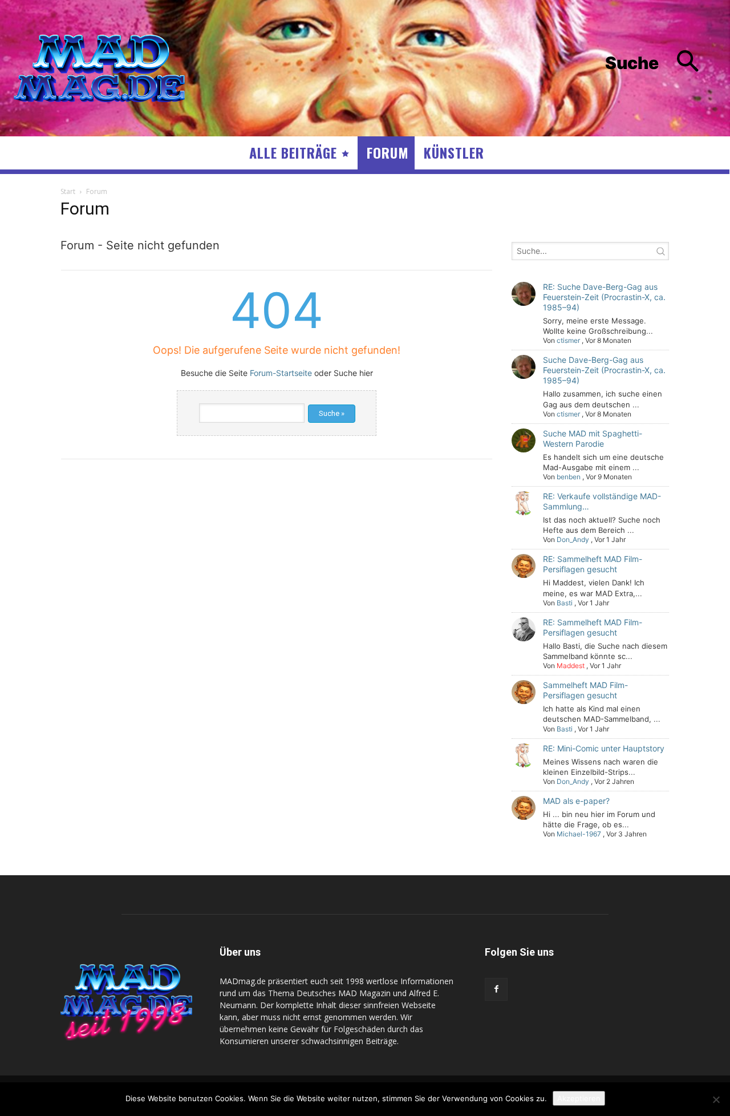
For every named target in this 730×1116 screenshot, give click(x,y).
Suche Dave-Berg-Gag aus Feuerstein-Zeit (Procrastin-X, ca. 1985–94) (604, 370)
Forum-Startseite (281, 373)
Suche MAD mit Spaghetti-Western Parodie (592, 438)
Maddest (571, 665)
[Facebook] (496, 989)
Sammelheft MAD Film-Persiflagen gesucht (585, 690)
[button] (660, 63)
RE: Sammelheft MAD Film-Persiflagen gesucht (592, 564)
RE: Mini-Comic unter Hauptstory (603, 748)
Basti (565, 603)
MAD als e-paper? (576, 801)
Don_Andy (573, 539)
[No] (715, 1099)
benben (569, 476)
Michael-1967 (579, 834)
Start (67, 191)
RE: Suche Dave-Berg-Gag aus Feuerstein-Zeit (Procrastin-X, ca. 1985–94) (604, 297)
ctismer (568, 340)
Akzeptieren (579, 1098)
